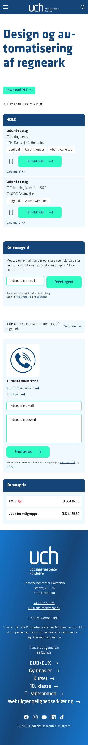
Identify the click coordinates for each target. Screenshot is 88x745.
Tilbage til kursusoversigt (24, 104)
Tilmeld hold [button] (35, 161)
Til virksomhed (40, 694)
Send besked (23, 452)
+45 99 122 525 (44, 603)
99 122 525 (44, 652)
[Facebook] (26, 717)
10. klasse (40, 686)
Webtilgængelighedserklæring (40, 701)
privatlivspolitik (23, 297)
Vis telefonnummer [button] (20, 388)
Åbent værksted (61, 149)
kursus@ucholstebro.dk (44, 608)
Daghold (14, 149)
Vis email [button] (12, 394)
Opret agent (63, 282)
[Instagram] (35, 717)
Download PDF (17, 90)
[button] (16, 7)
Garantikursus (35, 149)
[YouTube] (44, 717)
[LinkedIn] (53, 717)
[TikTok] (62, 717)
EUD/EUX (40, 663)
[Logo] (44, 7)
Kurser (40, 678)
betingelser (41, 297)
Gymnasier (40, 671)
